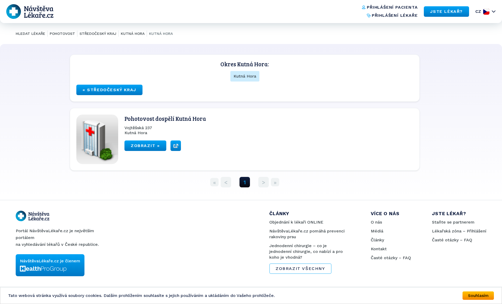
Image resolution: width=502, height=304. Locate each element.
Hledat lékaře (30, 33)
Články (377, 239)
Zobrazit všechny (300, 268)
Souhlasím (478, 295)
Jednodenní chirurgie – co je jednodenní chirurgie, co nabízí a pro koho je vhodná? (306, 251)
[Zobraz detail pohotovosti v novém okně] (175, 145)
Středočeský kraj (97, 33)
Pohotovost (62, 33)
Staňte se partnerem (453, 222)
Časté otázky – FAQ (391, 257)
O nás (376, 222)
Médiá (377, 231)
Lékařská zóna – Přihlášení (459, 231)
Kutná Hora (133, 33)
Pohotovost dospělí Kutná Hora (165, 118)
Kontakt (379, 248)
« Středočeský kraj (109, 89)
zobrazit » (145, 145)
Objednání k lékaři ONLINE (296, 222)
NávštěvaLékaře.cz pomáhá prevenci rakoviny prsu (307, 234)
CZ (478, 11)
